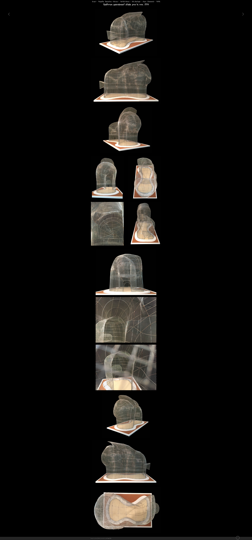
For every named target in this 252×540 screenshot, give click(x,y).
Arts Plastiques (136, 1)
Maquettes (101, 1)
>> (242, 14)
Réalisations (108, 1)
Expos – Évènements (148, 1)
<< (9, 14)
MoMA (158, 1)
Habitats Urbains (124, 1)
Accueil (94, 1)
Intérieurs (115, 1)
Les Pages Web (108, 538)
